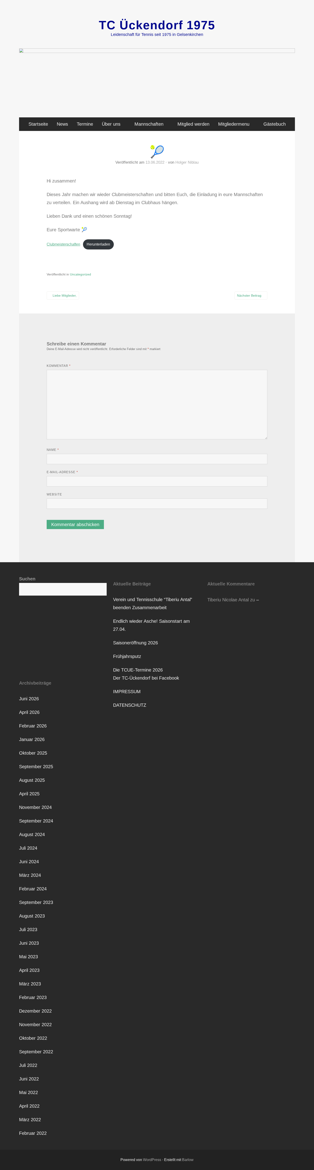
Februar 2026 (33, 725)
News (62, 124)
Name (53, 450)
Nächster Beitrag (249, 295)
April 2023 (29, 970)
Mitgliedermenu (233, 124)
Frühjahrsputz (127, 656)
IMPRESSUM (127, 691)
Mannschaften (148, 124)
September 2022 (36, 1051)
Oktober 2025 (33, 753)
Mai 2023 (28, 956)
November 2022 (35, 1024)
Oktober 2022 (33, 1038)
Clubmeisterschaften (63, 244)
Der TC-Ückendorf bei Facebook (146, 678)
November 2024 (35, 807)
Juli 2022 (28, 1065)
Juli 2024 (28, 848)
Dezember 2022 (35, 1011)
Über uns (111, 124)
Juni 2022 (29, 1078)
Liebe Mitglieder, (65, 295)
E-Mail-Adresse (62, 472)
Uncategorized (80, 274)
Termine (85, 124)
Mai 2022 (28, 1092)
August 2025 (32, 780)
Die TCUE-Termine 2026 (138, 669)
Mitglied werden (193, 124)
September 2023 (36, 902)
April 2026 (29, 712)
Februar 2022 (33, 1133)
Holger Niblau (187, 162)
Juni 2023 (29, 943)
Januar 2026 (32, 739)
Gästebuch (274, 124)
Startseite (38, 124)
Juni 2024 (29, 861)
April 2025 (29, 793)
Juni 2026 (29, 698)
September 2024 (36, 820)
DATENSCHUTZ (129, 705)
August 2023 (32, 915)
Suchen (27, 578)
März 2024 (30, 875)
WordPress (152, 1160)
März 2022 (30, 1119)
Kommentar (59, 366)
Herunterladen (98, 244)
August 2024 (32, 834)
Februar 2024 (33, 888)
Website (54, 494)
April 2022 (29, 1106)
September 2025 (36, 766)
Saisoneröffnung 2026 (135, 642)
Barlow (188, 1160)
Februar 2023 (33, 997)
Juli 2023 (28, 929)
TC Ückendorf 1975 (157, 25)
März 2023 (30, 983)
